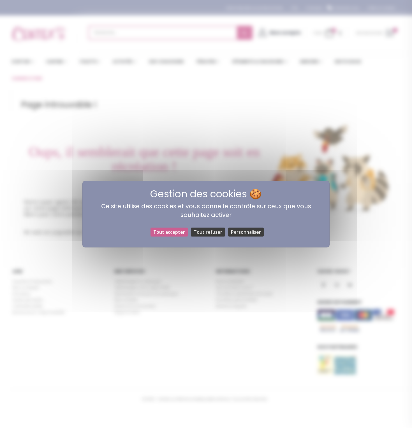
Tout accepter (169, 232)
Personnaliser (246, 232)
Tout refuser (208, 232)
